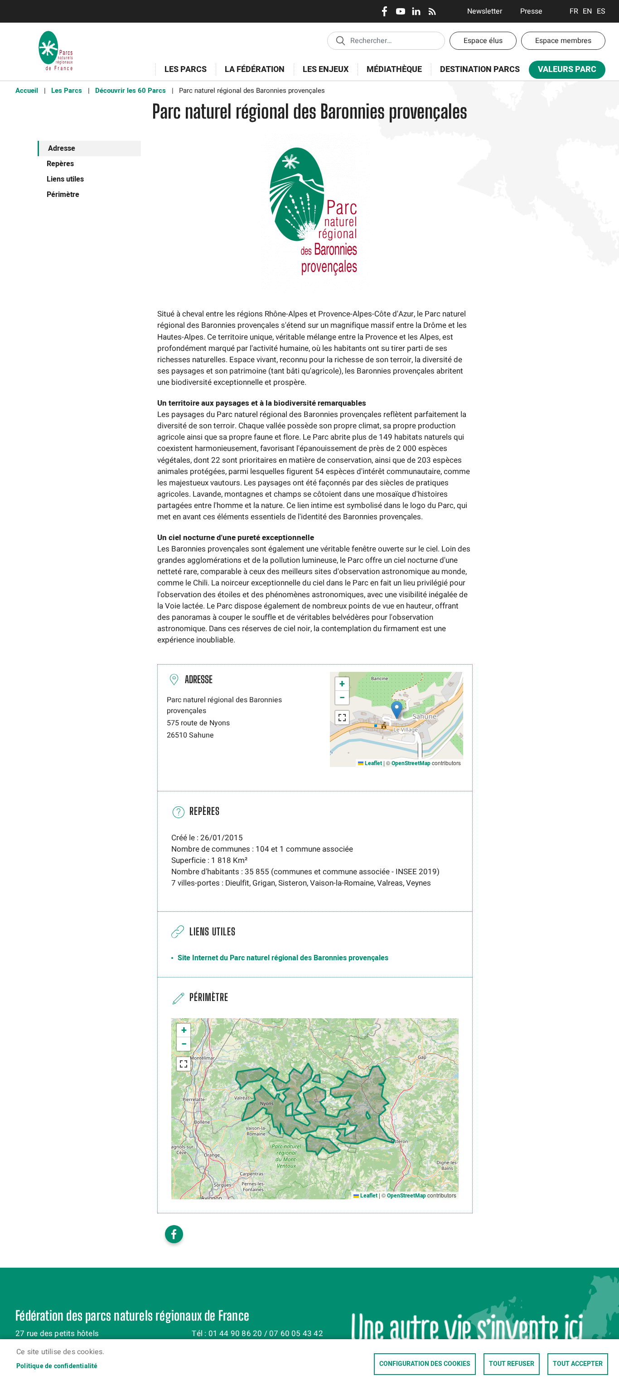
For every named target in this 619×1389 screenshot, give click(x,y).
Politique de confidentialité (57, 1366)
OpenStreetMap (411, 763)
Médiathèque (394, 69)
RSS (432, 11)
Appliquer (340, 40)
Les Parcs (181, 74)
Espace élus (483, 40)
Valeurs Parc (562, 71)
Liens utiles (65, 179)
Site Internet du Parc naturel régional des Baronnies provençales (283, 958)
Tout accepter (578, 1364)
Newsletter (484, 11)
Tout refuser (511, 1364)
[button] (396, 710)
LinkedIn (416, 11)
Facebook (384, 11)
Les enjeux (321, 74)
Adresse (61, 148)
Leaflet (372, 763)
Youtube (400, 11)
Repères (60, 163)
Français (574, 11)
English (587, 11)
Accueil (26, 91)
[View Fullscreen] (342, 717)
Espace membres (563, 40)
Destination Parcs (480, 69)
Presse (531, 11)
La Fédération (250, 74)
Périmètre (63, 194)
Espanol (601, 11)
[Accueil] (56, 34)
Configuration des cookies (424, 1364)
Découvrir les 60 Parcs (130, 91)
